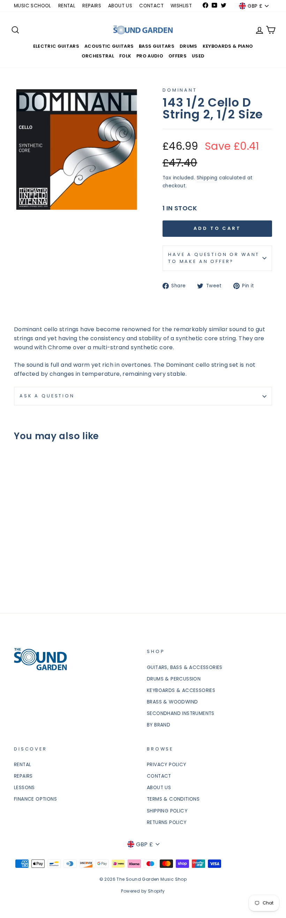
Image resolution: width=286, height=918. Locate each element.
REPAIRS (91, 5)
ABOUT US (120, 5)
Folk (125, 56)
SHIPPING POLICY (167, 811)
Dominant (180, 90)
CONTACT (151, 5)
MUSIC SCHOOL (32, 5)
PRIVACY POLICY (166, 764)
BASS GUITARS (156, 46)
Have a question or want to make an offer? (213, 257)
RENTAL (66, 5)
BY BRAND (158, 725)
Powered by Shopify (143, 891)
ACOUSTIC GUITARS (109, 46)
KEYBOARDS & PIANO (228, 46)
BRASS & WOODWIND (172, 702)
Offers (177, 56)
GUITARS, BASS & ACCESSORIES (185, 667)
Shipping (207, 177)
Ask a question (47, 396)
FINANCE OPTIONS (35, 799)
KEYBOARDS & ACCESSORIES (181, 690)
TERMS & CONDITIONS (173, 799)
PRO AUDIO (149, 56)
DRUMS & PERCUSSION (174, 679)
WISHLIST (181, 5)
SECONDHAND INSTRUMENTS (180, 713)
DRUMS (188, 46)
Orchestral (98, 56)
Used (198, 56)
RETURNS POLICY (167, 822)
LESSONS (24, 787)
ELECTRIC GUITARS (56, 46)
